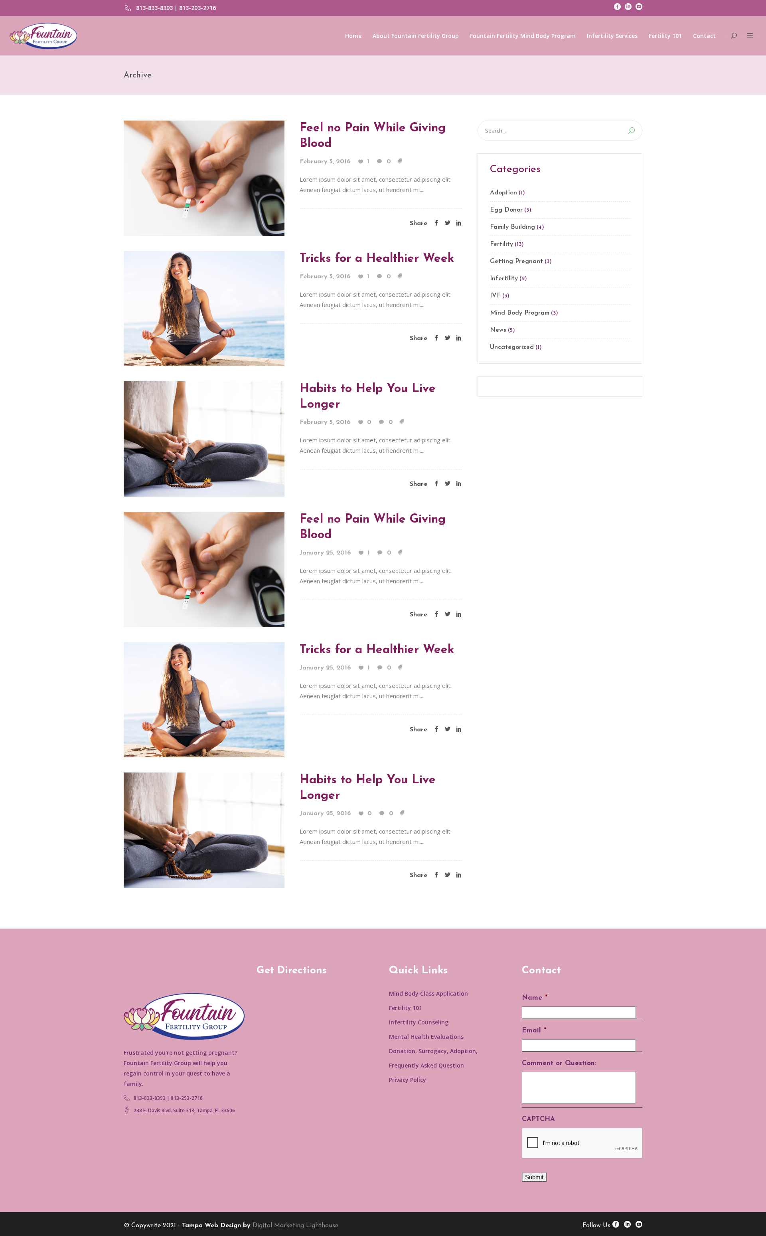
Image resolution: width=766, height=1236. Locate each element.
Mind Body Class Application (428, 993)
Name (534, 997)
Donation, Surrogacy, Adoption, (433, 1051)
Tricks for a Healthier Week (377, 259)
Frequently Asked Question (426, 1065)
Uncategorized (512, 347)
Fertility (501, 244)
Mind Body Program (519, 313)
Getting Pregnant (516, 261)
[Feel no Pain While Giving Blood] (204, 177)
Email (534, 1030)
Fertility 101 (405, 1008)
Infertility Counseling (418, 1022)
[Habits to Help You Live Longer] (204, 438)
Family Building (512, 227)
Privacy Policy (407, 1079)
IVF (495, 296)
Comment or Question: (559, 1063)
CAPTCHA (538, 1119)
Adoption (503, 193)
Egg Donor (506, 210)
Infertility (504, 278)
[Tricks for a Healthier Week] (204, 308)
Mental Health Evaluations (426, 1036)
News (498, 330)
